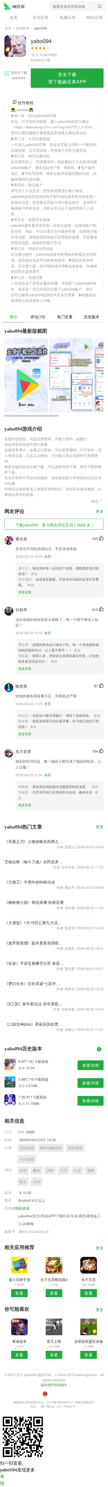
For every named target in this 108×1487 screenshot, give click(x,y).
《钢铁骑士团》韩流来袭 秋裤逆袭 (34, 902)
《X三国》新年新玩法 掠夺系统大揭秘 (34, 1003)
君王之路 (54, 1341)
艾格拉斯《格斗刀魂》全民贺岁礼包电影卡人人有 (34, 861)
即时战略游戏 (51, 1147)
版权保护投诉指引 (54, 1384)
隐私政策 (22, 1208)
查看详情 (90, 1065)
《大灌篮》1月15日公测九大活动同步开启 (34, 922)
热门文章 (65, 316)
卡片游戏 (26, 1159)
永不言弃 (88, 1279)
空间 (36, 1181)
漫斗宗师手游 (19, 1279)
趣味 (36, 1170)
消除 (50, 1170)
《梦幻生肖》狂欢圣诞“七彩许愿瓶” (34, 983)
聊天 (23, 1181)
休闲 (23, 1170)
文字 (63, 1170)
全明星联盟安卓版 (88, 1341)
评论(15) (37, 316)
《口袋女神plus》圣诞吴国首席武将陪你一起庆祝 (34, 1024)
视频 (90, 1170)
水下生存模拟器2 (54, 1279)
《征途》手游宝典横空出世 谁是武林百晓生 (34, 963)
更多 (100, 511)
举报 (2, 1479)
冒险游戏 (26, 1147)
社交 (77, 1170)
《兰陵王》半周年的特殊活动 (29, 882)
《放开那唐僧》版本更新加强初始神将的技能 (34, 943)
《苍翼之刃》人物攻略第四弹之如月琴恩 (34, 841)
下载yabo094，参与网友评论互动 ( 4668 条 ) (54, 525)
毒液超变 (19, 1341)
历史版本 (91, 316)
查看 (19, 1293)
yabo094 (14, 6)
